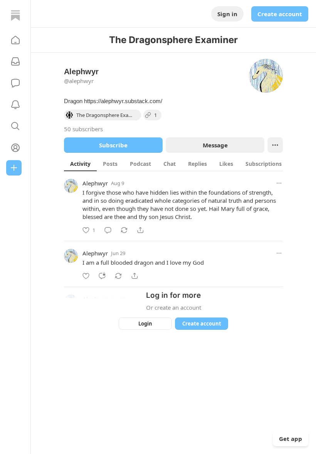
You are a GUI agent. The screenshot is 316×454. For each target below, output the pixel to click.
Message (215, 145)
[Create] (14, 167)
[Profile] (15, 148)
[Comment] (107, 230)
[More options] (279, 183)
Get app (290, 438)
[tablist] (181, 163)
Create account (279, 14)
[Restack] (124, 230)
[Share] (140, 230)
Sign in (227, 14)
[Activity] (15, 104)
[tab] (80, 163)
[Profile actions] (275, 145)
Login (145, 323)
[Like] (85, 276)
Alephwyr (95, 183)
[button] (15, 40)
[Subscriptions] (15, 61)
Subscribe (113, 145)
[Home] (15, 15)
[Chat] (15, 83)
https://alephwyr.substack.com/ (123, 101)
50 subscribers (83, 129)
